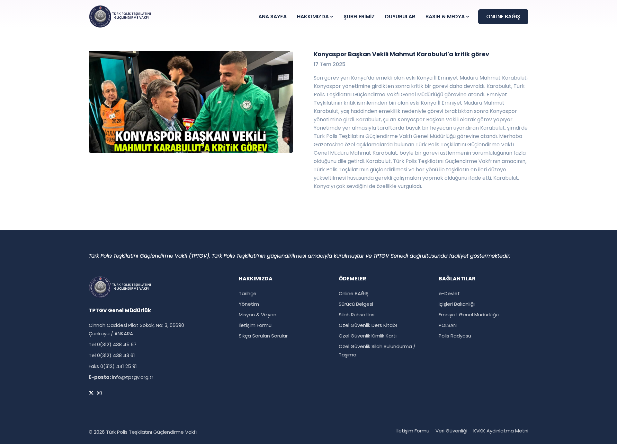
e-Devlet (449, 293)
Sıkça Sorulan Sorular (263, 335)
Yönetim (249, 304)
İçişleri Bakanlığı (457, 304)
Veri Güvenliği (451, 430)
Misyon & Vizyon (257, 314)
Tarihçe (247, 293)
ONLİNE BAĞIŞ (503, 16)
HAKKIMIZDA (313, 16)
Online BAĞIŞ (354, 293)
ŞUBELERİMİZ (359, 16)
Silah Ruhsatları (356, 314)
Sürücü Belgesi (356, 304)
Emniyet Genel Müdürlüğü (469, 314)
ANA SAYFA (272, 16)
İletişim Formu (255, 325)
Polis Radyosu (455, 335)
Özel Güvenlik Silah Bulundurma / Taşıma (377, 350)
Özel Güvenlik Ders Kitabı (368, 325)
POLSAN (448, 325)
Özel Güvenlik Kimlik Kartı (368, 335)
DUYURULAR (400, 16)
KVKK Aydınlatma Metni (500, 430)
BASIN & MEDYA (445, 16)
